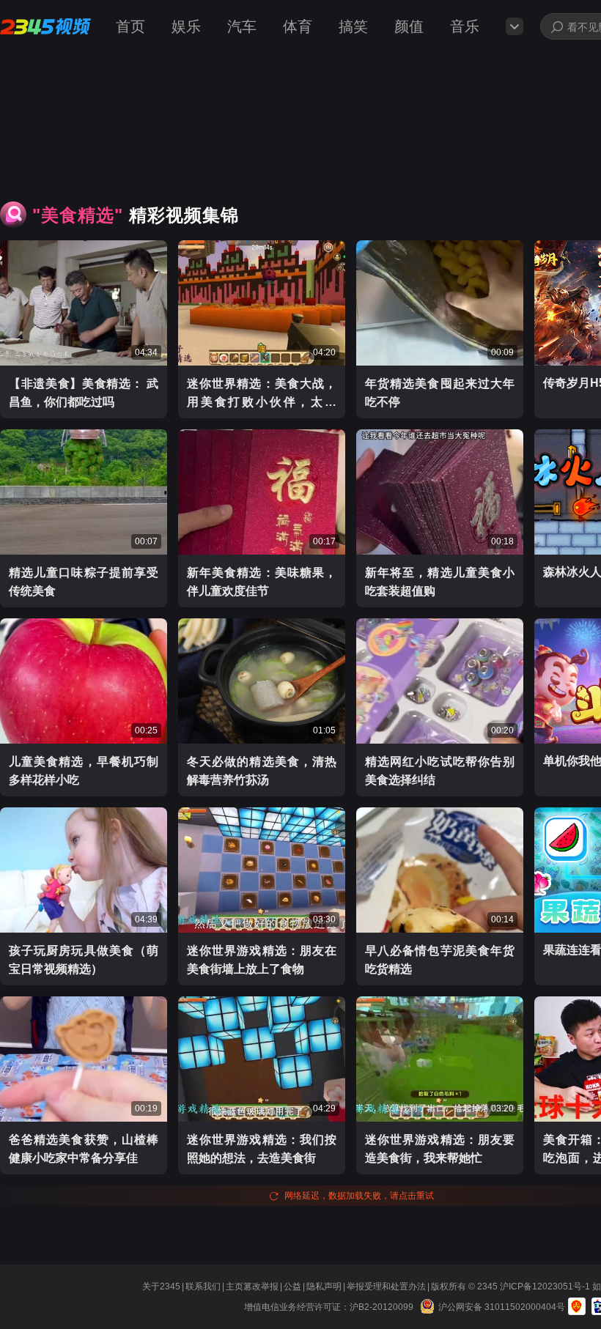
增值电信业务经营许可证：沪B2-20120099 (331, 1307)
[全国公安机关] (428, 1306)
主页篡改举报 (252, 1286)
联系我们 (203, 1286)
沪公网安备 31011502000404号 (501, 1307)
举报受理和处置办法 (386, 1286)
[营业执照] (577, 1306)
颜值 (409, 26)
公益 (292, 1286)
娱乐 (186, 26)
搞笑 (353, 26)
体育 (297, 26)
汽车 (242, 26)
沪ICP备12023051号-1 (546, 1286)
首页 (130, 26)
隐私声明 (324, 1286)
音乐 (464, 26)
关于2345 (161, 1286)
